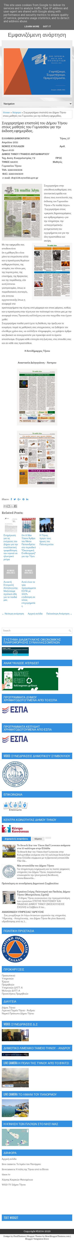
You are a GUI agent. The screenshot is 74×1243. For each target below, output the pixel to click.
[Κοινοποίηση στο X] (12, 506)
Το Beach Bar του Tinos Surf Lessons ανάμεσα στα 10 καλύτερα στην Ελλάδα (43, 847)
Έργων (5, 981)
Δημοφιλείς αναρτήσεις (16, 839)
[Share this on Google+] (19, 499)
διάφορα (16, 112)
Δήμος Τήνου (8, 1007)
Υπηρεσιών (8, 978)
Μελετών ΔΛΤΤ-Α (11, 990)
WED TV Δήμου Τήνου (14, 1184)
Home (6, 112)
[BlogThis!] (8, 506)
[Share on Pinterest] (23, 499)
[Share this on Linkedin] (27, 499)
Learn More (31, 26)
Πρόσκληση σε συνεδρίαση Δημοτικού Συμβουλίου (30, 883)
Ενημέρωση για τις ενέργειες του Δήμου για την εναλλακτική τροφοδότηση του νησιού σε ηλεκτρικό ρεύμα (11, 547)
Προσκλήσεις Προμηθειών (15, 993)
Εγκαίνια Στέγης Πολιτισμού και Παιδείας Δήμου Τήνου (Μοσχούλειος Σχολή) (43, 893)
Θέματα (38, 839)
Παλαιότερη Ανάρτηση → (59, 613)
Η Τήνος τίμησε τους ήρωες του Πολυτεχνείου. (47, 541)
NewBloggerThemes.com (57, 1236)
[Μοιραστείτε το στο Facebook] (15, 506)
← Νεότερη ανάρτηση (13, 613)
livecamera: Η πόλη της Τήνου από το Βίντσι (25, 1169)
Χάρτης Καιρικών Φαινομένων (17, 1179)
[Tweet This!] (15, 499)
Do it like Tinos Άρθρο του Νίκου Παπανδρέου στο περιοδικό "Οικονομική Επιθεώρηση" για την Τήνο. (29, 546)
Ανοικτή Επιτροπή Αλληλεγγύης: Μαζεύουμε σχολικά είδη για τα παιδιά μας (11, 591)
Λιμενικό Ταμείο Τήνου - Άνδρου (18, 1010)
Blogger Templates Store (37, 1239)
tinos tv (6, 1174)
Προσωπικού (8, 975)
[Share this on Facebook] (11, 499)
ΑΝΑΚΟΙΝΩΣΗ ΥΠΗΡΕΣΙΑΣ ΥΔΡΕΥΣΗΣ (23, 912)
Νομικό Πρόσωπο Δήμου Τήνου (18, 1013)
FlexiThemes (19, 1236)
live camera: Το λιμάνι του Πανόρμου (21, 1164)
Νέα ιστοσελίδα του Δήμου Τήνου (35, 865)
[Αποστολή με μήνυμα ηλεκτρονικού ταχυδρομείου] (5, 506)
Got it (47, 26)
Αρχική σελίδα (35, 613)
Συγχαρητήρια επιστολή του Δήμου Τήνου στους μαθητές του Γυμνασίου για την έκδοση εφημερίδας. (34, 127)
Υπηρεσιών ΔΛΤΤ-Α (12, 987)
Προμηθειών (8, 984)
